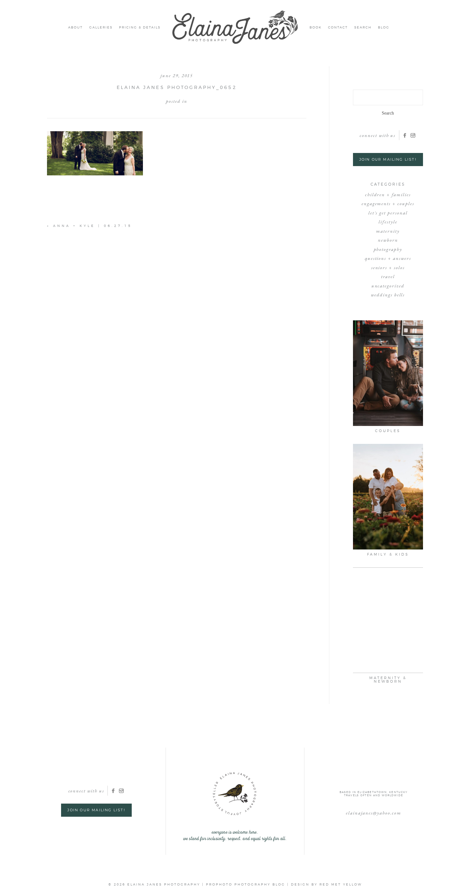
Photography (388, 249)
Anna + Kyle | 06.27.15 (92, 226)
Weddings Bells (388, 295)
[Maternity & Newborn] (388, 620)
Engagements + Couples (388, 203)
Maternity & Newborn (388, 680)
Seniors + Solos (388, 267)
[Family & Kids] (388, 496)
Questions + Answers (388, 258)
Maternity (388, 231)
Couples (388, 431)
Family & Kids (388, 554)
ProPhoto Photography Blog (245, 884)
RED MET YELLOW (340, 884)
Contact (338, 27)
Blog (383, 27)
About (75, 27)
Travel (388, 276)
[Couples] (388, 373)
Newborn (388, 240)
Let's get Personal (388, 213)
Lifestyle (388, 222)
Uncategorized (388, 286)
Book (315, 27)
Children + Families (388, 194)
